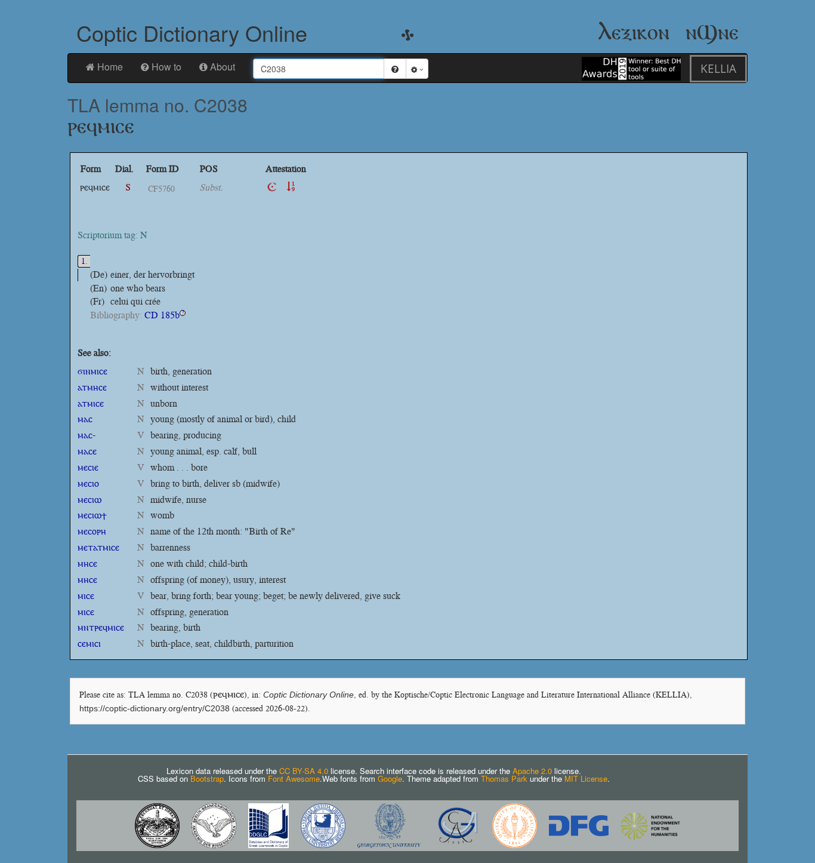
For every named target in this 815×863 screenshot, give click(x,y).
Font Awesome (294, 778)
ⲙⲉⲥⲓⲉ (88, 467)
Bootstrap (207, 778)
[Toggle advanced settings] (417, 69)
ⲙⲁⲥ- (86, 435)
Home (110, 66)
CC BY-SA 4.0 (303, 770)
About (222, 66)
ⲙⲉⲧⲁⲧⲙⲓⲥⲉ (98, 547)
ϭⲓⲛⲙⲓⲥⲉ (92, 371)
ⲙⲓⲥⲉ (86, 595)
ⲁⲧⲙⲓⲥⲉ (91, 403)
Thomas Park (504, 778)
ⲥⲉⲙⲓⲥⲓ (89, 643)
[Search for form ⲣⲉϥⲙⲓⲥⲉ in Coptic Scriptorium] (272, 187)
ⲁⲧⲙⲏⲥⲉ (92, 387)
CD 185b (162, 315)
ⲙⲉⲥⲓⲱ (89, 499)
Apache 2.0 (532, 770)
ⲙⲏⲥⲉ (87, 563)
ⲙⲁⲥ (85, 419)
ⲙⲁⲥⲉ (87, 451)
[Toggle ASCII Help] (395, 69)
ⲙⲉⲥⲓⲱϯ (92, 515)
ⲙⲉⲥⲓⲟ (88, 483)
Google (390, 778)
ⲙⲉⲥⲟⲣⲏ (92, 531)
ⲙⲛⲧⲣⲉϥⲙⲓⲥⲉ (101, 627)
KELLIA (718, 68)
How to (166, 66)
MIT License (585, 778)
